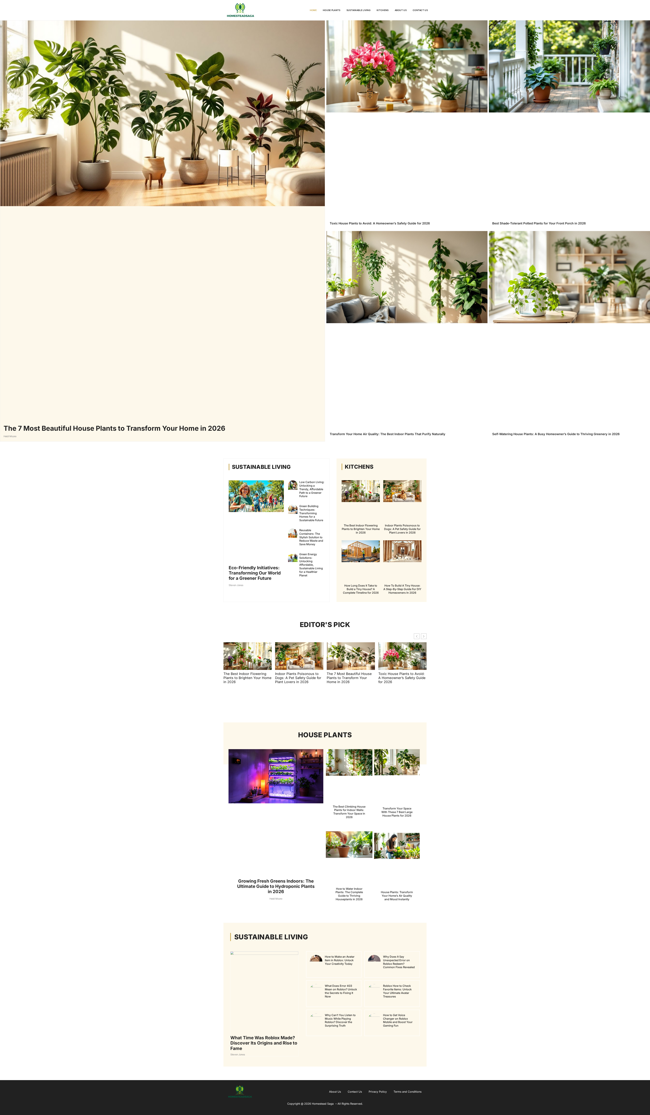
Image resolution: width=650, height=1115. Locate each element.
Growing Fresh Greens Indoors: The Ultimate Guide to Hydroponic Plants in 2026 (276, 886)
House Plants (331, 10)
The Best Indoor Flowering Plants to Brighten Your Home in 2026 (361, 529)
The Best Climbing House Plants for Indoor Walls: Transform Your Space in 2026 (349, 812)
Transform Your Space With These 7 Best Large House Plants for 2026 (397, 812)
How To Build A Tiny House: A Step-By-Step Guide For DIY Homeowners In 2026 (402, 589)
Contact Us (420, 10)
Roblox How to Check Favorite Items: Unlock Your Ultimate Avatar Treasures (397, 991)
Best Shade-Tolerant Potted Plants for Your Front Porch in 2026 (539, 223)
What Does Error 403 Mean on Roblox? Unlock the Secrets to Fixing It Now (341, 991)
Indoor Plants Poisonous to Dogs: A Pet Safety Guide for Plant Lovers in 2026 (402, 529)
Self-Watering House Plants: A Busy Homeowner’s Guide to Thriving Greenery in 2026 (556, 434)
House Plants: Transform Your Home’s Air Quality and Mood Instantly (397, 896)
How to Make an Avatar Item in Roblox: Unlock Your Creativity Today (339, 960)
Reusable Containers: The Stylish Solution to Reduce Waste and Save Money (311, 537)
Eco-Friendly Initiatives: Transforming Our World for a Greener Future (255, 573)
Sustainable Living (358, 10)
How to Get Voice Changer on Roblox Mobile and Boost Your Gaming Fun (398, 1020)
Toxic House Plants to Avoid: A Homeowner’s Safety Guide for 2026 (380, 223)
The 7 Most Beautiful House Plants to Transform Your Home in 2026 (114, 428)
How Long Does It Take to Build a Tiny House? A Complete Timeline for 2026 (361, 589)
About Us (401, 10)
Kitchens (382, 10)
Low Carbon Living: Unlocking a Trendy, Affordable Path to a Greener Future (311, 489)
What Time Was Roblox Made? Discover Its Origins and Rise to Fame (263, 1043)
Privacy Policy (378, 1091)
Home (313, 10)
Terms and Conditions (407, 1091)
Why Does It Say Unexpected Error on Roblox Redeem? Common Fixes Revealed (399, 962)
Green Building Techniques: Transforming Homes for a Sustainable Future (311, 513)
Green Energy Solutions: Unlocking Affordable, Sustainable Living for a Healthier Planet (311, 565)
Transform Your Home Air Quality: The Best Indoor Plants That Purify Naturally (387, 434)
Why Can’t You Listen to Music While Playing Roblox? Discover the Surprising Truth (340, 1020)
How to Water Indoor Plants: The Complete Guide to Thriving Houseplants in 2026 (349, 894)
